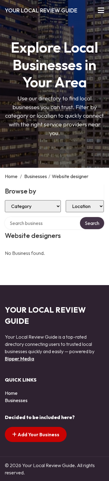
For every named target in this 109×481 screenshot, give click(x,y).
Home (11, 176)
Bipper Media (19, 359)
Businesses (35, 176)
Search (92, 223)
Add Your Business (38, 434)
